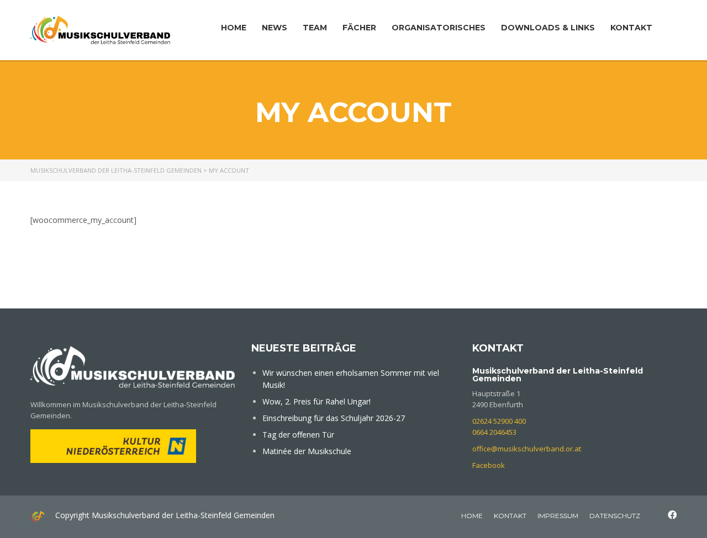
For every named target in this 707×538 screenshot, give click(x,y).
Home (233, 28)
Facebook (488, 465)
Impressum (557, 516)
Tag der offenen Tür (298, 434)
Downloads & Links (548, 28)
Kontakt (631, 28)
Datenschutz (614, 516)
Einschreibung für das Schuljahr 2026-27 (333, 418)
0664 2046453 (494, 432)
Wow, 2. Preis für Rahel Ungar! (316, 401)
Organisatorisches (439, 28)
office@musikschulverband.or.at (526, 449)
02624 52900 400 (499, 421)
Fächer (359, 28)
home (472, 516)
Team (315, 28)
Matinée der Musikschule (306, 451)
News (274, 28)
